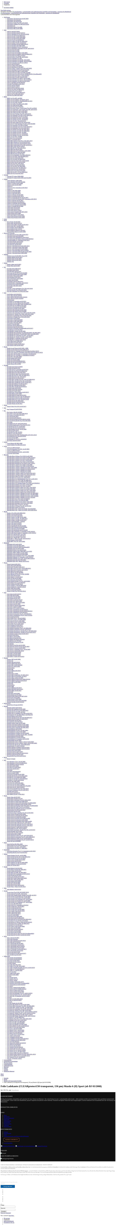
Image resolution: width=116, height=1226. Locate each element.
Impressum (6, 1119)
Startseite (6, 1078)
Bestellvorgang (7, 1123)
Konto (2, 1075)
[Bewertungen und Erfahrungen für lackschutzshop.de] (26, 1146)
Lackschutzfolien (8, 1143)
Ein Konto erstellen (8, 7)
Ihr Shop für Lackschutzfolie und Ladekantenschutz (33, 1164)
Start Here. (11, 1215)
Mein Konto (7, 2)
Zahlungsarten (7, 1121)
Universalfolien (99, 1167)
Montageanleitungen (9, 1118)
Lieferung (6, 1125)
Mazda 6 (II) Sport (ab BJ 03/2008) (12, 1081)
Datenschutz (7, 1122)
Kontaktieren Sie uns (9, 1222)
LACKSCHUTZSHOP (7, 1096)
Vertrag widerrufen (11, 1139)
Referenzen (6, 1116)
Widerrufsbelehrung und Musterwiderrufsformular (16, 1136)
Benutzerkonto (7, 1133)
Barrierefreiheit (7, 1126)
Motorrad (89, 1167)
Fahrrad (92, 1167)
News (5, 1115)
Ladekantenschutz (11, 1170)
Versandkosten (15, 1090)
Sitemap (6, 1132)
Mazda (5, 1079)
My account (7, 1218)
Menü (2, 1074)
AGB (5, 1134)
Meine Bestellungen (9, 1221)
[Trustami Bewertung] (41, 1146)
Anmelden (6, 3)
